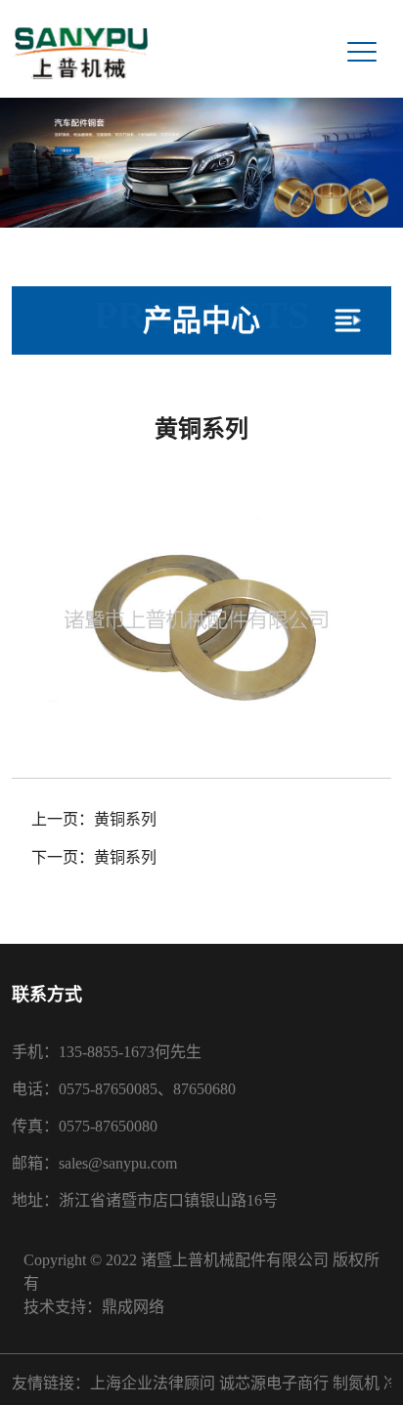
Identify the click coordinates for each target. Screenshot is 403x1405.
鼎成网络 (133, 1307)
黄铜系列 (125, 819)
